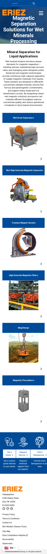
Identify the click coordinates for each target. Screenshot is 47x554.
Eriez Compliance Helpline (13, 535)
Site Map (6, 531)
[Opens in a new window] (3, 509)
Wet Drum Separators (23, 118)
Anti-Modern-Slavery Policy (14, 526)
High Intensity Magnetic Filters (23, 275)
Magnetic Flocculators (23, 380)
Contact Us (7, 522)
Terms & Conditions (11, 518)
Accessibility (8, 539)
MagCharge (23, 328)
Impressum (7, 543)
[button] (41, 13)
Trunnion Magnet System (23, 223)
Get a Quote (9, 453)
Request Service (23, 453)
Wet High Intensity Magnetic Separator (24, 170)
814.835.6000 (8, 505)
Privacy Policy (8, 514)
